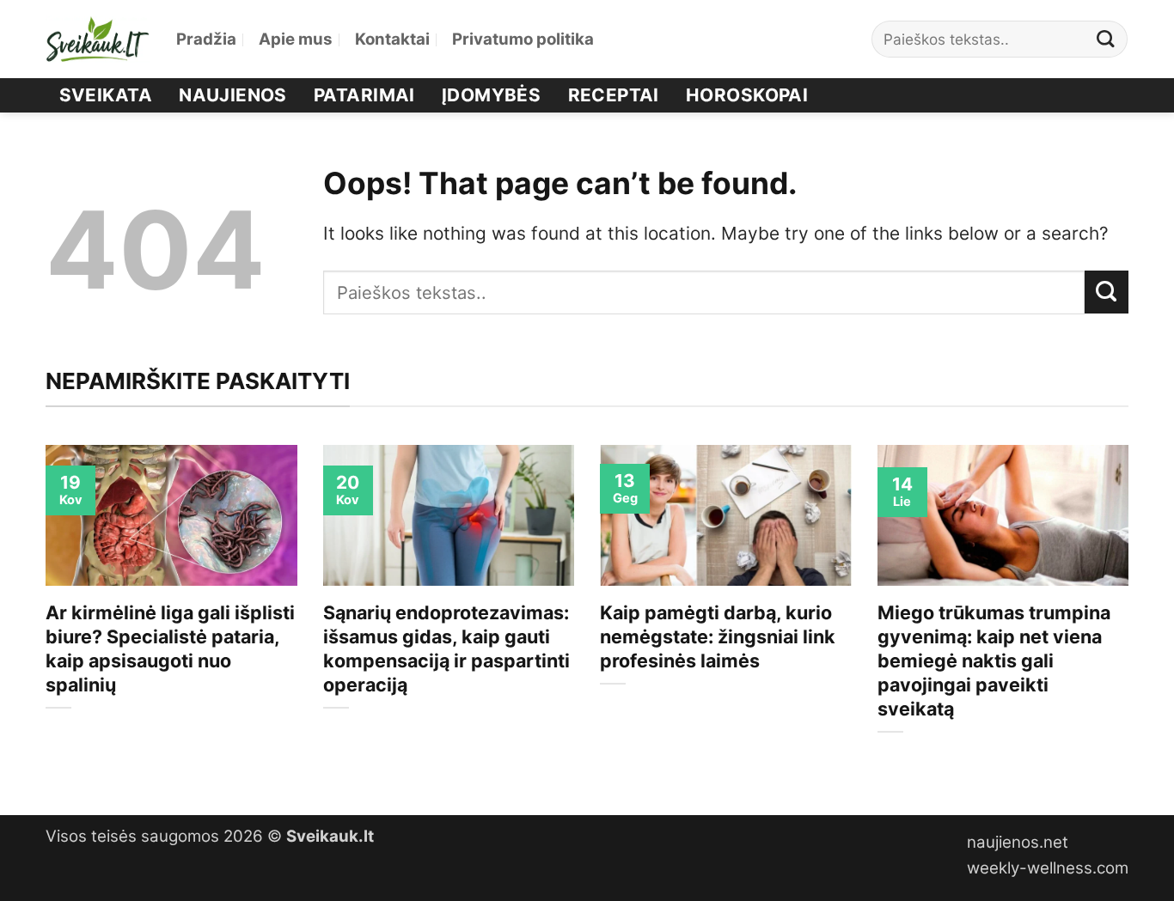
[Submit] (1106, 39)
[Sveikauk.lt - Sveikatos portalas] (98, 39)
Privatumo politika (523, 39)
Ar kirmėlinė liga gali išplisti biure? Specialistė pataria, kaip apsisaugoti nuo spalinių (170, 648)
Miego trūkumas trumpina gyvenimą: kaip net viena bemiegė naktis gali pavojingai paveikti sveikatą (993, 660)
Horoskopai (747, 95)
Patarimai (364, 95)
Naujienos (233, 95)
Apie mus (296, 39)
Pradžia (206, 39)
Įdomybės (491, 95)
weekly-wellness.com (1047, 868)
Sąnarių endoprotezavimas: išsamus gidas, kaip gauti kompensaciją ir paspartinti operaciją (446, 648)
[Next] (1132, 615)
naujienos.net (1017, 842)
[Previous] (42, 615)
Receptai (613, 95)
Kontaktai (392, 39)
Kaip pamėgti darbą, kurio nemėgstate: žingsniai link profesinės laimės (717, 636)
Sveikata (105, 95)
